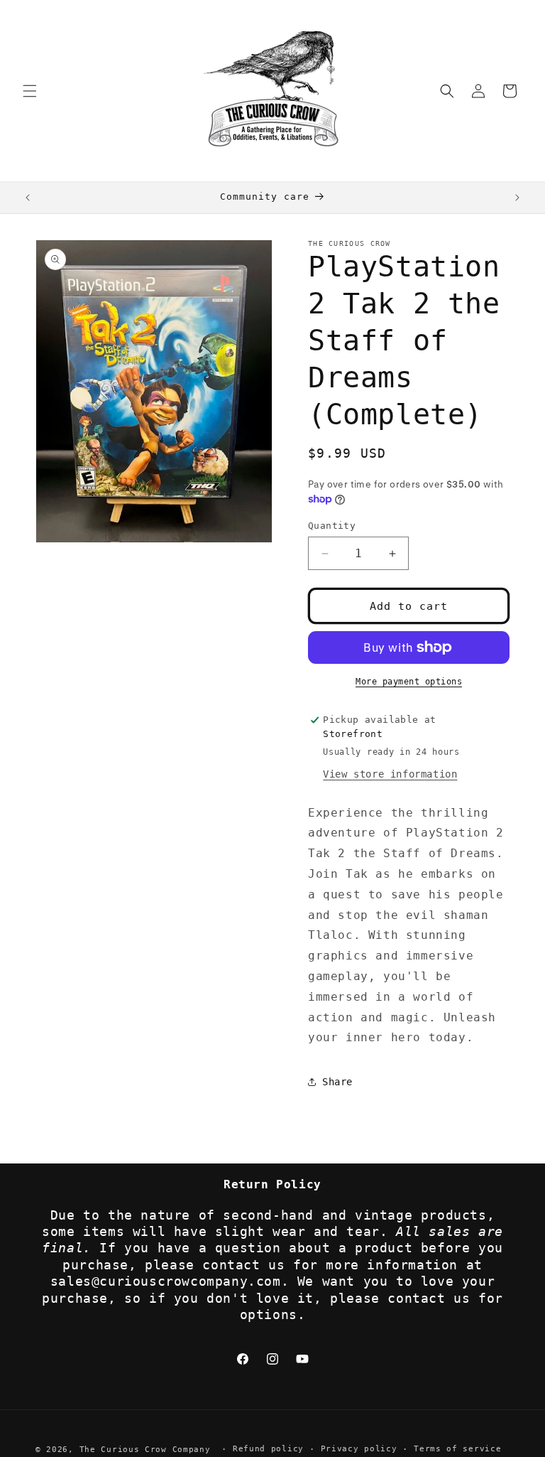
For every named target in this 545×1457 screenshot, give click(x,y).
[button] (29, 91)
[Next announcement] (517, 197)
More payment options (409, 682)
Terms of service (457, 1448)
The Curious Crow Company (145, 1449)
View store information (390, 774)
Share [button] (337, 1081)
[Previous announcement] (27, 197)
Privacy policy (359, 1448)
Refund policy (268, 1448)
